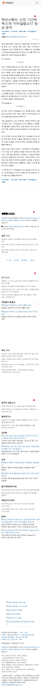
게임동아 (4, 218)
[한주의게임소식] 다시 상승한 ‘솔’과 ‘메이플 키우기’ (19, 406)
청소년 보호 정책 (22, 637)
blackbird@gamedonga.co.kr (11, 685)
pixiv (3, 516)
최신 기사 (5, 350)
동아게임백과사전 (9, 486)
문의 (26, 632)
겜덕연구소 (6, 416)
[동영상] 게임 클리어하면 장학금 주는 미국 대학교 (18, 286)
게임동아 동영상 (8, 302)
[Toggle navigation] (36, 3)
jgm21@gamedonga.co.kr (17, 37)
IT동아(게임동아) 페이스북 (17, 226)
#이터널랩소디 (32, 31)
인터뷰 (4, 432)
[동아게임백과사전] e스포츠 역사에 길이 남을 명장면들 (20, 490)
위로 (17, 260)
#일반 (4, 33)
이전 (9, 260)
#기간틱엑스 (6, 31)
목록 (25, 260)
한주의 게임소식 (8, 403)
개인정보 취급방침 (7, 637)
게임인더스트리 (8, 500)
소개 (21, 632)
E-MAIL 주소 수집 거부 (9, 639)
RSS (20, 639)
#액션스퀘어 (22, 31)
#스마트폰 (14, 31)
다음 (31, 260)
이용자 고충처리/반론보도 (10, 635)
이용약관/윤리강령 (27, 635)
